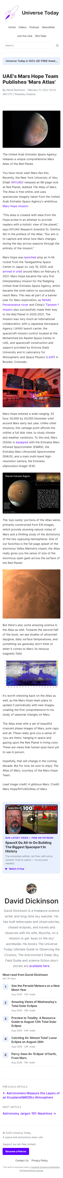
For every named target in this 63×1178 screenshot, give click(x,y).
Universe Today (40, 13)
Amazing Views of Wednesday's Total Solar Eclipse (34, 1004)
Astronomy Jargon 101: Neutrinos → (29, 1113)
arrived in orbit (12, 271)
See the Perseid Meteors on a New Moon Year (35, 988)
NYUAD (17, 182)
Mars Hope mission (15, 206)
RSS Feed (40, 35)
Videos (22, 27)
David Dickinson (15, 89)
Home (12, 27)
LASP (50, 357)
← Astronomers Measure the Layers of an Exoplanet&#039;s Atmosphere (31, 1095)
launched (30, 257)
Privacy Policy (39, 1160)
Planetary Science (25, 94)
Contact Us (22, 1160)
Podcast (34, 27)
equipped (22, 442)
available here (39, 966)
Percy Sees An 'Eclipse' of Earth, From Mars (34, 1056)
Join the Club (24, 35)
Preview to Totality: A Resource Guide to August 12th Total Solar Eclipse (34, 1022)
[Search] (57, 45)
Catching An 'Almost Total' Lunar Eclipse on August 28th (34, 1040)
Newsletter (48, 27)
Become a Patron (15, 1151)
